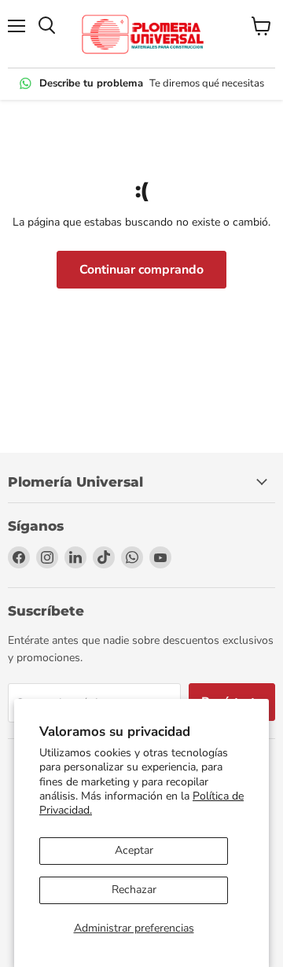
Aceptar (134, 850)
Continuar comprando (141, 269)
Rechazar (134, 889)
